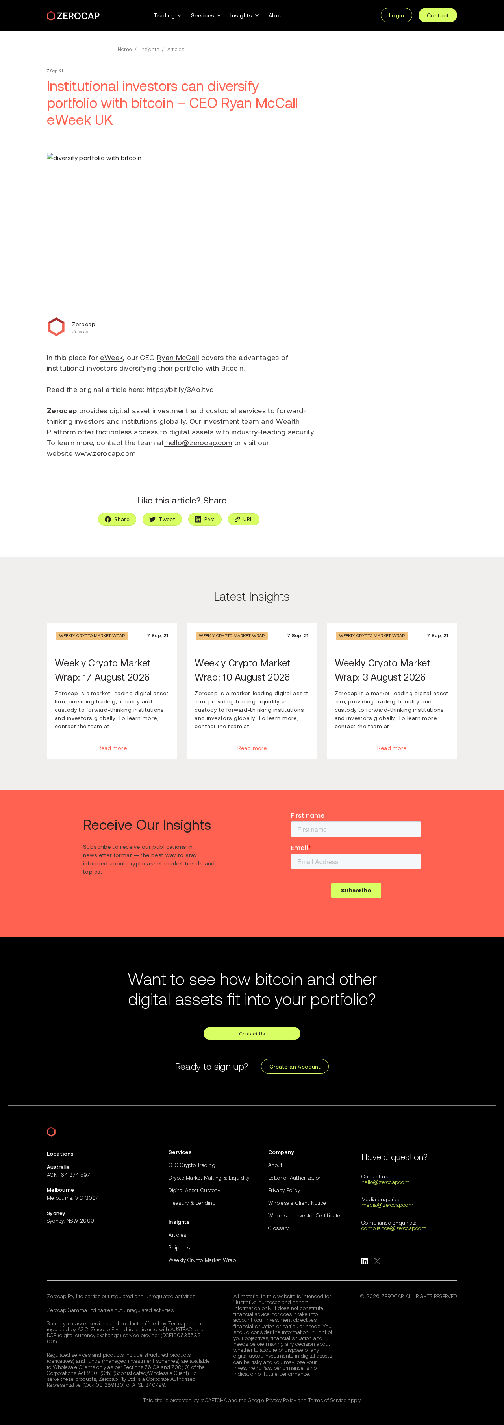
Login (396, 15)
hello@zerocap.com (199, 442)
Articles (175, 49)
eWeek (111, 357)
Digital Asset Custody (194, 1190)
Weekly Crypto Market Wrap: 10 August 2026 (242, 670)
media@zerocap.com (387, 1205)
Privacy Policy (284, 1190)
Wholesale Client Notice (297, 1203)
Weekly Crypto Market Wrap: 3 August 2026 (382, 670)
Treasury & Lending (192, 1203)
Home (125, 49)
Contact (438, 15)
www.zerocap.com (105, 453)
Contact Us (252, 1033)
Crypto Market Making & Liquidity (209, 1177)
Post (209, 519)
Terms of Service (327, 1400)
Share (122, 519)
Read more (112, 747)
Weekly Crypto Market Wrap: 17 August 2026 (102, 670)
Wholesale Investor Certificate (304, 1215)
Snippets (179, 1247)
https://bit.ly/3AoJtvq (180, 389)
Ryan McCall (178, 357)
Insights (241, 15)
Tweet (167, 519)
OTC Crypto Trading (192, 1165)
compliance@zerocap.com (393, 1228)
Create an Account (295, 1066)
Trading (164, 15)
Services (202, 15)
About (277, 15)
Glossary (278, 1228)
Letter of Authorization (295, 1177)
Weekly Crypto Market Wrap (92, 635)
